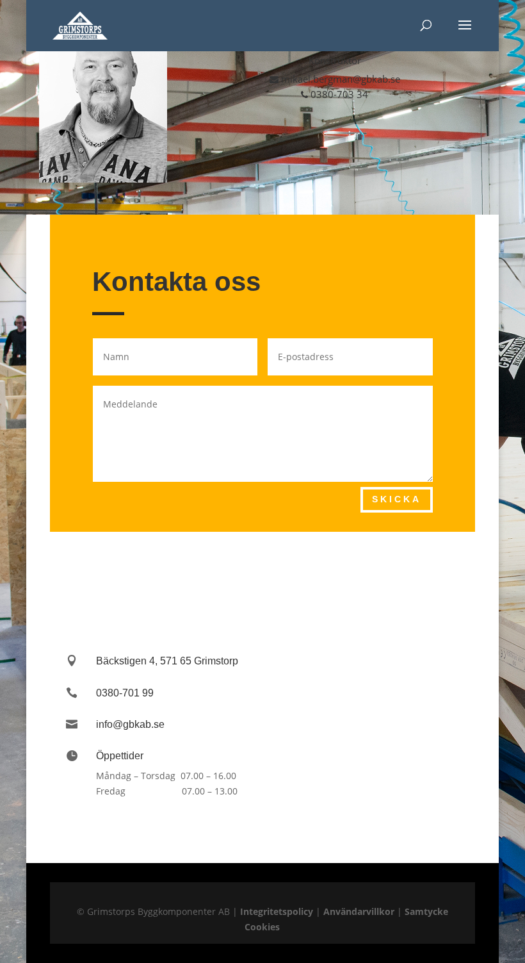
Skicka (396, 499)
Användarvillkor (358, 911)
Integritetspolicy (276, 911)
